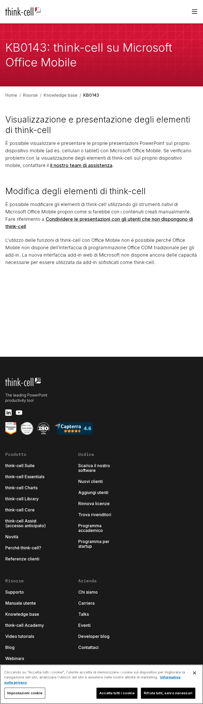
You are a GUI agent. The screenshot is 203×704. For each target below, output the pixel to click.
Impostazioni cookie (24, 693)
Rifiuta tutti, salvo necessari (168, 693)
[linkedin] (8, 412)
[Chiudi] (194, 673)
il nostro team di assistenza (81, 165)
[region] (101, 684)
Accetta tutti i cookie (117, 693)
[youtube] (19, 412)
